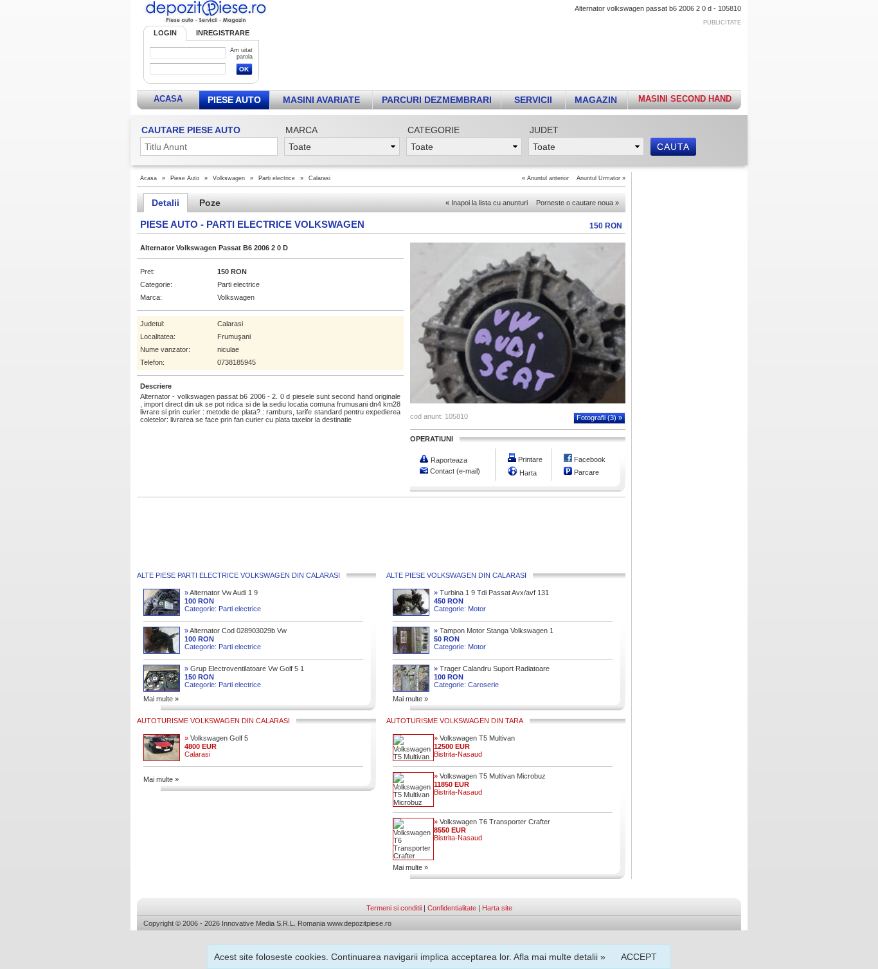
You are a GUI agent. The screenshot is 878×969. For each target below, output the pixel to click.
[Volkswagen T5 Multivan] (413, 757)
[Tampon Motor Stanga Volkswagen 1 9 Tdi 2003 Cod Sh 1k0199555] (411, 651)
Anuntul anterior (548, 178)
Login (165, 33)
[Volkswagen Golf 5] (161, 758)
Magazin (596, 100)
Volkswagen (229, 178)
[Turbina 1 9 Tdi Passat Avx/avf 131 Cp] (411, 613)
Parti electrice (276, 178)
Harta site (497, 908)
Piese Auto (234, 100)
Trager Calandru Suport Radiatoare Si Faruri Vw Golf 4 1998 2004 (492, 669)
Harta (527, 473)
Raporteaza (448, 460)
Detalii (165, 203)
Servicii (533, 100)
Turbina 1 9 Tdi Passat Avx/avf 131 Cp (491, 593)
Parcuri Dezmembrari (437, 100)
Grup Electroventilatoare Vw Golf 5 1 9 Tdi (244, 669)
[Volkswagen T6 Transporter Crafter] (413, 856)
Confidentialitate (451, 908)
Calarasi (319, 178)
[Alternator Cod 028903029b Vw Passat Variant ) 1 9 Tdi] (161, 651)
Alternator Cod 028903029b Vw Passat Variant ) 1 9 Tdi (235, 631)
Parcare (585, 472)
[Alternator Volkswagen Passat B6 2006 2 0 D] (517, 400)
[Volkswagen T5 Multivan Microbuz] (413, 802)
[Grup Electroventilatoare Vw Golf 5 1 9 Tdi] (161, 689)
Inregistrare (222, 33)
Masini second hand (684, 99)
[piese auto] (205, 23)
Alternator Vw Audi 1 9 (221, 592)
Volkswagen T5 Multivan (474, 738)
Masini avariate (321, 100)
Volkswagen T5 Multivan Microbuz (490, 776)
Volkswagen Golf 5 (216, 738)
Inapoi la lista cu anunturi (486, 203)
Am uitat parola (241, 53)
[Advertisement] (508, 55)
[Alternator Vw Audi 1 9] (161, 613)
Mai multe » (161, 699)
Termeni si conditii (394, 908)
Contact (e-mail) (454, 471)
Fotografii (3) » (599, 417)
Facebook (588, 459)
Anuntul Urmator (598, 178)
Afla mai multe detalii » (559, 957)
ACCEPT (639, 957)
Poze (209, 203)
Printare (529, 459)
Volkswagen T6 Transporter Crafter (492, 822)
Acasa (168, 99)
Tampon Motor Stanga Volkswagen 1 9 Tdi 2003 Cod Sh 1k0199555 (493, 631)
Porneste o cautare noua (577, 203)
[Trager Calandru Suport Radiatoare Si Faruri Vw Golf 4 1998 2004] (411, 689)
